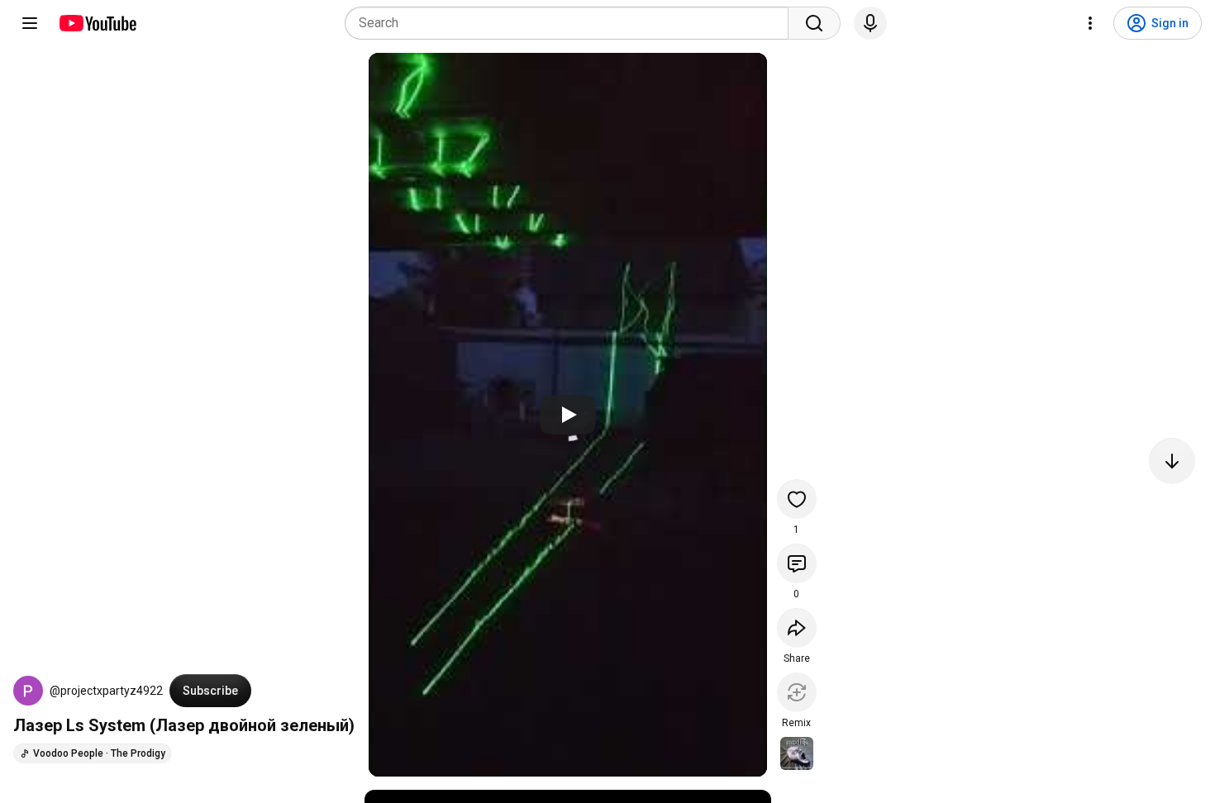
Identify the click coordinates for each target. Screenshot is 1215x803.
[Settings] (1090, 23)
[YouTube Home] (97, 23)
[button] (28, 691)
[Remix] (797, 692)
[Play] (568, 415)
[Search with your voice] (870, 23)
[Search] (814, 23)
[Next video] (1172, 461)
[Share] (797, 628)
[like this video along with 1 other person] (797, 499)
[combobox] (571, 23)
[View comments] (797, 563)
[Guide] (30, 23)
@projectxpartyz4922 (106, 690)
